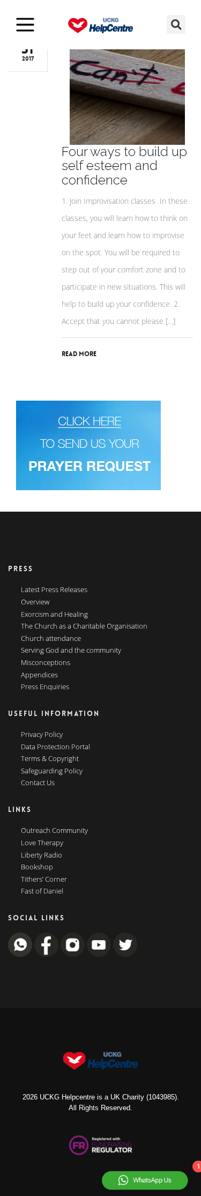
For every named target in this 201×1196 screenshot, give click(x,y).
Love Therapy (42, 843)
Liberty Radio (41, 855)
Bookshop (37, 867)
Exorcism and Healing (54, 614)
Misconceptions (45, 663)
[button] (176, 24)
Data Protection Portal (55, 747)
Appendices (39, 675)
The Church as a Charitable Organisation (84, 626)
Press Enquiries (45, 687)
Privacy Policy (42, 734)
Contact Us (38, 783)
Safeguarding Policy (52, 771)
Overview (35, 602)
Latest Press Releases (54, 590)
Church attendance (51, 638)
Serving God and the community (71, 650)
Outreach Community (54, 830)
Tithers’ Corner (44, 879)
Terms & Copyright (50, 759)
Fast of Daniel (42, 891)
